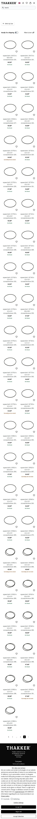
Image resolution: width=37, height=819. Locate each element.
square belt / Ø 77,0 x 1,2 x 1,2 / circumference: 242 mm (27, 375)
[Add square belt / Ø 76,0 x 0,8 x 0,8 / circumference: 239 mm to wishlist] (34, 305)
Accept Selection (18, 816)
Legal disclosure (19, 792)
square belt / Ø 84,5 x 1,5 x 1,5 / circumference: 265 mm (10, 533)
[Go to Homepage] (8, 3)
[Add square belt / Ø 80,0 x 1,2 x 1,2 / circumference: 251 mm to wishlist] (16, 432)
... (16, 737)
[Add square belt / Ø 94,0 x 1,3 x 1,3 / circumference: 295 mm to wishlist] (34, 622)
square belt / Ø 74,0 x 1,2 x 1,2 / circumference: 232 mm (27, 279)
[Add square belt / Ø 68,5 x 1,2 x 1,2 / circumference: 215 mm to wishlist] (34, 83)
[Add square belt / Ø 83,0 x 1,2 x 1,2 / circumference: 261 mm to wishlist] (16, 495)
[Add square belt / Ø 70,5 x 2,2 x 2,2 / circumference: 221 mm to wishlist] (16, 210)
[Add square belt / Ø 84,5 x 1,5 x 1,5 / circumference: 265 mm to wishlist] (16, 527)
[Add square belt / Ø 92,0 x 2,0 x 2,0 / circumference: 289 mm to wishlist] (34, 590)
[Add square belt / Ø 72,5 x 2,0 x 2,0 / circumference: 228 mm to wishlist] (34, 241)
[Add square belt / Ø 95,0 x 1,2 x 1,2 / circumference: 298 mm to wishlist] (16, 685)
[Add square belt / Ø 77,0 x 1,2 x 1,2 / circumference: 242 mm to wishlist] (34, 368)
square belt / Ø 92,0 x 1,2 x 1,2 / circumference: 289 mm (10, 596)
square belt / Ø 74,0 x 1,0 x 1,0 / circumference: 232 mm (10, 279)
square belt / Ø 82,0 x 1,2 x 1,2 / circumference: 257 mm (27, 470)
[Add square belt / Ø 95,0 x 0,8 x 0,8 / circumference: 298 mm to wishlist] (16, 653)
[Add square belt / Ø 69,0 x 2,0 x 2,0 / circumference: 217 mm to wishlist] (16, 115)
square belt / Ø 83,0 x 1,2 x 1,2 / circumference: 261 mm (10, 501)
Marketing (16, 799)
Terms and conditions (18, 764)
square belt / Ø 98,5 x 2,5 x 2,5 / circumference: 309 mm (10, 723)
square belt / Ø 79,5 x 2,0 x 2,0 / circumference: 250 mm (27, 406)
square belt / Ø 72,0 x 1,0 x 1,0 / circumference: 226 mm (27, 216)
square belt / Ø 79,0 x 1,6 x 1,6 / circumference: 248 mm (10, 406)
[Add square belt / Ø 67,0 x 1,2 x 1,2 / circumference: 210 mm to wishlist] (34, 51)
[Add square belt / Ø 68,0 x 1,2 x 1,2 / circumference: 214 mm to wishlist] (16, 83)
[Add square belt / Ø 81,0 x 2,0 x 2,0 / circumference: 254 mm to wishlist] (16, 463)
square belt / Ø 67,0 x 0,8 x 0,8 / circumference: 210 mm (10, 58)
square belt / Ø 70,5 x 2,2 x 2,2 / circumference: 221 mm (10, 216)
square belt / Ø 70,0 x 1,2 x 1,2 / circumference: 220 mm (27, 153)
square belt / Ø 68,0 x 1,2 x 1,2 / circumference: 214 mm (10, 89)
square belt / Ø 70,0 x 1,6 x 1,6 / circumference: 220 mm (10, 184)
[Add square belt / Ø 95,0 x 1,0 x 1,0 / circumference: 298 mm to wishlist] (34, 653)
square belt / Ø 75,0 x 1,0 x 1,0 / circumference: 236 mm (10, 311)
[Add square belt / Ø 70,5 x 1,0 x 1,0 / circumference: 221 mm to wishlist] (34, 178)
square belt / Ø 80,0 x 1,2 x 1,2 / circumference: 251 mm (10, 438)
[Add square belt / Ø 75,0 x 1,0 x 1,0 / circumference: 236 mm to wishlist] (16, 305)
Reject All (18, 812)
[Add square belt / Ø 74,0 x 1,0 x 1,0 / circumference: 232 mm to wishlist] (16, 273)
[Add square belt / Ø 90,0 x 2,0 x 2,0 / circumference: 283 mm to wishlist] (16, 558)
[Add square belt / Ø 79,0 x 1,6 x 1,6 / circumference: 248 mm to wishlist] (16, 400)
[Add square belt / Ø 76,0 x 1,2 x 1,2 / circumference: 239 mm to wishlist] (16, 368)
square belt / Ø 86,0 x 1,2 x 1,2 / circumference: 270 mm (27, 533)
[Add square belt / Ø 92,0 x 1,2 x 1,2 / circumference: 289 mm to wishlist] (16, 590)
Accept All (18, 807)
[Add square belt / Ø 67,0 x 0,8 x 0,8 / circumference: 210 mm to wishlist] (16, 51)
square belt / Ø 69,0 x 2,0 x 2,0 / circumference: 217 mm (10, 121)
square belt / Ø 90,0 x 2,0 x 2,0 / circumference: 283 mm (10, 565)
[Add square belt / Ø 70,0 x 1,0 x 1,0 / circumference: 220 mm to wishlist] (16, 146)
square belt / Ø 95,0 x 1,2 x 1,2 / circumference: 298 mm (10, 692)
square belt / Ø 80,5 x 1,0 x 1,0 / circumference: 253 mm (27, 438)
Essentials (6, 799)
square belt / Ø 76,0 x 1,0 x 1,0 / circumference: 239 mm (10, 343)
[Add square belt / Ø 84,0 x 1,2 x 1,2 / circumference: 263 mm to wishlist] (34, 495)
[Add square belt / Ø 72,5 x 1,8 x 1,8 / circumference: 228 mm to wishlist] (16, 241)
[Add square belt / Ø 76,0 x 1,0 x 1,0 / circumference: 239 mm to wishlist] (16, 336)
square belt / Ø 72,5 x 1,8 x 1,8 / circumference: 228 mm (10, 248)
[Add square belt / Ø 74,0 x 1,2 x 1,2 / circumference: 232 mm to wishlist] (34, 273)
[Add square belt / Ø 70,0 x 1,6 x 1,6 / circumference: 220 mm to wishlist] (16, 178)
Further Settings (18, 803)
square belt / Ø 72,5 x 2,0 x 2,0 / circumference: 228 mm (27, 248)
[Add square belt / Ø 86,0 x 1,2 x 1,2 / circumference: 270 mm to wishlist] (34, 527)
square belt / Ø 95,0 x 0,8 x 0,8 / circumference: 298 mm (10, 660)
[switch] (16, 32)
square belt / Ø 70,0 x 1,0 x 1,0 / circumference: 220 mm (10, 153)
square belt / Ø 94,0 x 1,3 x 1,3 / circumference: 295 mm (27, 628)
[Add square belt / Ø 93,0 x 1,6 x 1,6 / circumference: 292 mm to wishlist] (16, 622)
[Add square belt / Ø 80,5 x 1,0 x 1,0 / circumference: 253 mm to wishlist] (34, 432)
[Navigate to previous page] (8, 737)
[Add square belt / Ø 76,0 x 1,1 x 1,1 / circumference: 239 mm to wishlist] (34, 336)
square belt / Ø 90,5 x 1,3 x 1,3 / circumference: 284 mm (27, 565)
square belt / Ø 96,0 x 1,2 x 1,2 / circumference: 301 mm (27, 692)
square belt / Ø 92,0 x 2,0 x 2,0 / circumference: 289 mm (27, 596)
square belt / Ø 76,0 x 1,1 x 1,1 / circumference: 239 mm (27, 343)
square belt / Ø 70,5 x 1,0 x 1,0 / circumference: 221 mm (27, 184)
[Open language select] (19, 3)
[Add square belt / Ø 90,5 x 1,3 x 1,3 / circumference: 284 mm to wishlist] (34, 558)
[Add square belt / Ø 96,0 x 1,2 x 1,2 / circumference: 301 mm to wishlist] (34, 685)
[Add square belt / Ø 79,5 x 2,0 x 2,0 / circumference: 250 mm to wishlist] (34, 400)
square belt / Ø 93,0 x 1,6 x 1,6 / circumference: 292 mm (10, 628)
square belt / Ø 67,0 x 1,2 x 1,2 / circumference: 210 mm (27, 58)
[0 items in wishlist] (26, 3)
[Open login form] (23, 3)
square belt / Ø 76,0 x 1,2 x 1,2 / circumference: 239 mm (10, 375)
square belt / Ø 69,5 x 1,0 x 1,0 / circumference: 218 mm (27, 121)
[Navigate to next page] (28, 737)
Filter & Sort (28, 32)
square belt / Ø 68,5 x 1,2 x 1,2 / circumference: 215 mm (27, 89)
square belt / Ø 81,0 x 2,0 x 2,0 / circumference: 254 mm (9, 470)
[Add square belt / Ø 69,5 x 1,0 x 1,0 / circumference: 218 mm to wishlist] (34, 115)
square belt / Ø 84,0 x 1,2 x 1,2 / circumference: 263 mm (27, 501)
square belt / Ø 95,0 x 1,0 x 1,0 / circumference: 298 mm (27, 660)
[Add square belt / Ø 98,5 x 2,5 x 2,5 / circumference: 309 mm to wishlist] (16, 717)
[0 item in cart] (30, 3)
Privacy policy (5, 796)
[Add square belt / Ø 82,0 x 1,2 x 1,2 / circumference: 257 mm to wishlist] (34, 463)
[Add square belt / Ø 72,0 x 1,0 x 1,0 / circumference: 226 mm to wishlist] (34, 210)
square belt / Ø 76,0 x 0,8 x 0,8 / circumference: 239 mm (27, 311)
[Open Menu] (34, 3)
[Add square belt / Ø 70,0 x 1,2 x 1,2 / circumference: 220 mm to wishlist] (34, 146)
